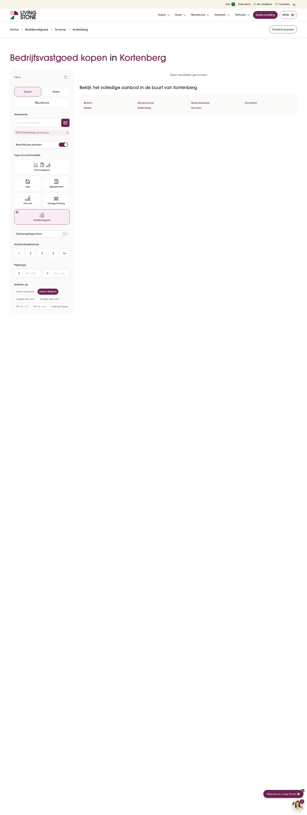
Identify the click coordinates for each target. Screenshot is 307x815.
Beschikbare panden (29, 144)
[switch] (63, 145)
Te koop (60, 29)
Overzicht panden (283, 29)
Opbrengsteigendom (29, 234)
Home (14, 29)
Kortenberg (80, 29)
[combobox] (37, 123)
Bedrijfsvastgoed (36, 29)
